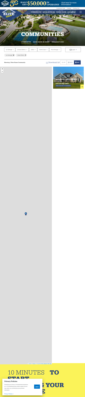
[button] (73, 50)
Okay (37, 387)
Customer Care (61, 8)
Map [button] (78, 62)
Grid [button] (71, 62)
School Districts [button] (21, 49)
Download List (54, 62)
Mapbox (34, 363)
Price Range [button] (54, 49)
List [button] (64, 62)
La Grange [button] (9, 49)
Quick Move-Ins (49, 12)
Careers (69, 8)
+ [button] (2, 69)
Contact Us (76, 8)
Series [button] (32, 49)
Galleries (71, 12)
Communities (36, 12)
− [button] (2, 71)
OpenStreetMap (40, 363)
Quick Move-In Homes (41, 42)
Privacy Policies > (9, 394)
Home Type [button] (42, 49)
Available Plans (58, 42)
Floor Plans (61, 12)
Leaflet (29, 363)
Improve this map (47, 363)
